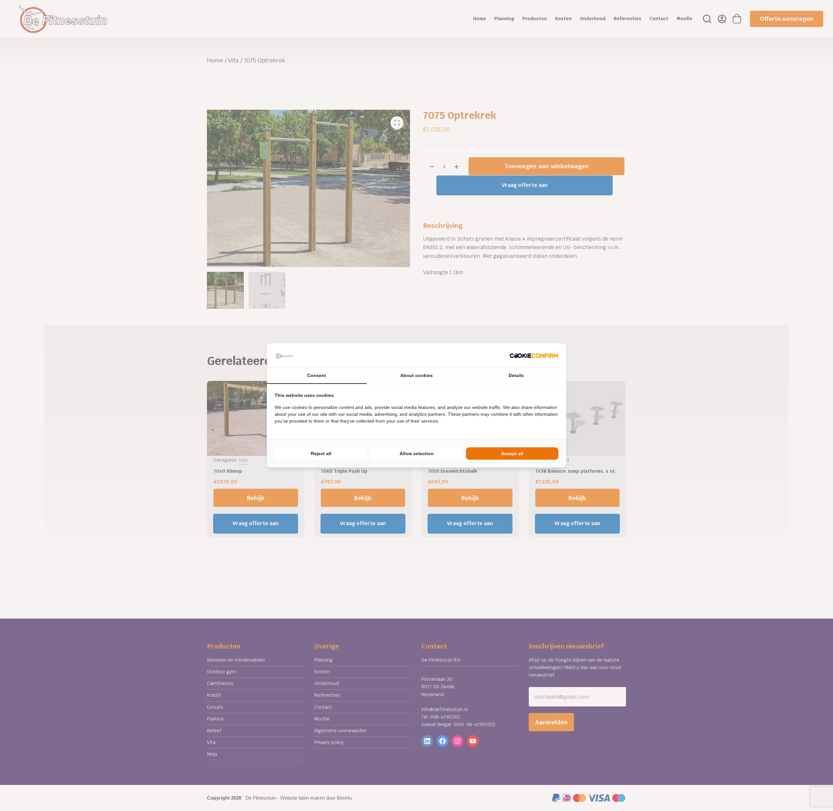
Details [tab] (516, 375)
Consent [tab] (316, 375)
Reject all (321, 453)
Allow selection (417, 453)
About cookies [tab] (416, 375)
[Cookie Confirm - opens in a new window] (534, 355)
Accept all (512, 453)
